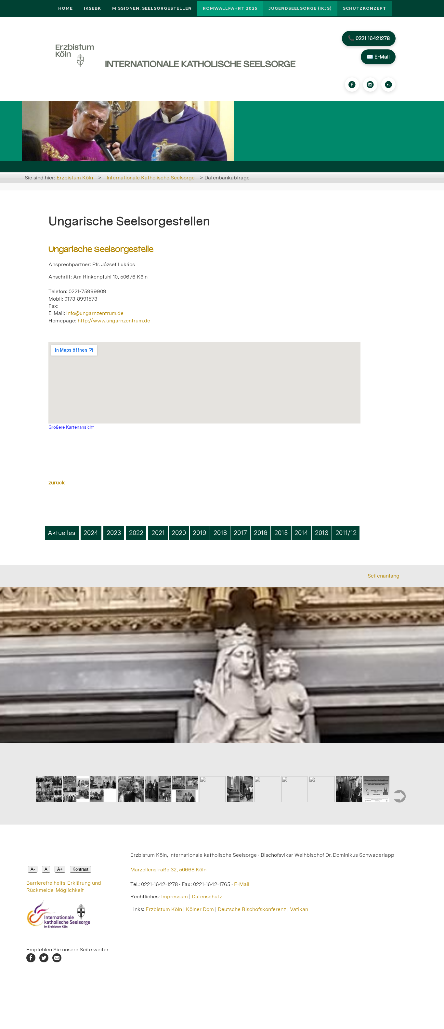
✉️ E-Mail (378, 57)
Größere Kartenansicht (71, 427)
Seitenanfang (383, 576)
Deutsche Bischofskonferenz (252, 909)
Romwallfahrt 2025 (230, 8)
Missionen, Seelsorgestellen (152, 8)
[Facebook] (352, 84)
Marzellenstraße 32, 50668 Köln (168, 869)
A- (33, 869)
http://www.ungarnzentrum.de (114, 321)
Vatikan (299, 909)
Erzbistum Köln (75, 178)
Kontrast (80, 869)
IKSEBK (92, 8)
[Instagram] (370, 84)
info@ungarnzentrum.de (95, 313)
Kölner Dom (200, 909)
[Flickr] (388, 84)
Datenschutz (207, 896)
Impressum (174, 896)
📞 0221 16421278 (369, 38)
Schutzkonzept (364, 8)
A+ (60, 869)
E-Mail (241, 884)
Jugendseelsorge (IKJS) (300, 8)
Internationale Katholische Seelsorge (151, 178)
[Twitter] (43, 960)
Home (65, 8)
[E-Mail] (56, 960)
